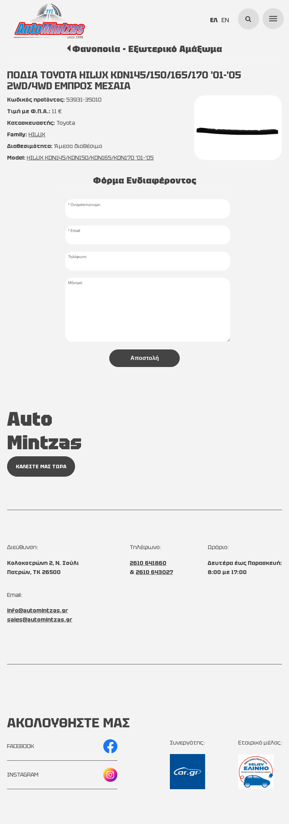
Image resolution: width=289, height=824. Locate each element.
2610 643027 (154, 572)
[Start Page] (49, 21)
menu (272, 17)
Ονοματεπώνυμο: (85, 204)
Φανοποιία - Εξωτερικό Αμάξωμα (147, 49)
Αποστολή (144, 358)
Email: (75, 230)
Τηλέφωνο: (77, 257)
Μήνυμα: (75, 283)
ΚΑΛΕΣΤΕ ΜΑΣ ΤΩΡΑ (41, 466)
